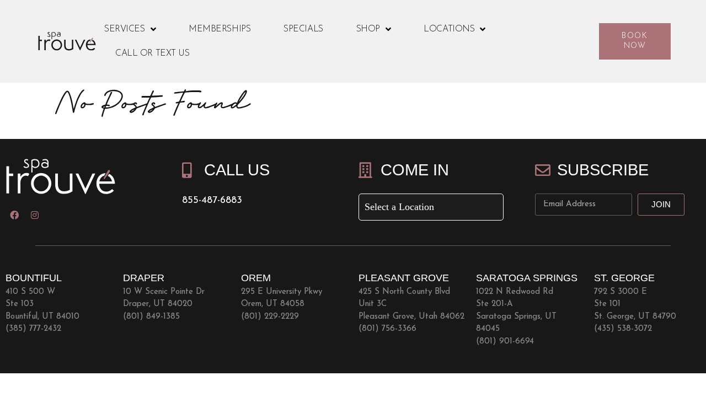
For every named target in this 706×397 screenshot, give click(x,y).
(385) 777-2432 (33, 329)
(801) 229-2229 (270, 317)
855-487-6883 (212, 201)
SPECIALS (303, 29)
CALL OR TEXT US (152, 53)
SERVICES (124, 29)
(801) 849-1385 (151, 317)
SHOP (368, 29)
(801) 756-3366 (387, 329)
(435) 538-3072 (623, 329)
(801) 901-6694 (505, 341)
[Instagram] (35, 215)
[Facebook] (14, 215)
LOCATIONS (449, 29)
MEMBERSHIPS (219, 29)
